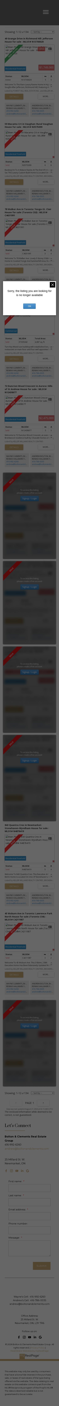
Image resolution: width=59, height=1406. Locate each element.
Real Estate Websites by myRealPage (30, 1351)
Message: (14, 1237)
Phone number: (18, 1223)
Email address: (17, 1209)
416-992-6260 (12, 111)
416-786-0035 (38, 111)
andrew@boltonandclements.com (21, 113)
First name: (15, 1181)
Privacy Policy (38, 1348)
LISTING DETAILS (14, 96)
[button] (6, 1170)
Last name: (15, 1195)
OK (29, 306)
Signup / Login (29, 498)
